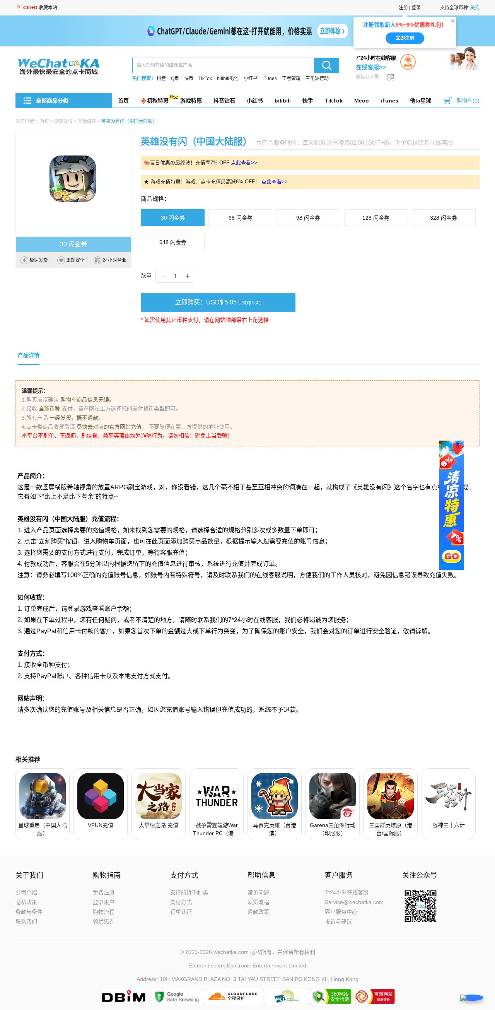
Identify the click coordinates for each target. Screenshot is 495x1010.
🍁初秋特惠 (154, 100)
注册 (403, 7)
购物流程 (103, 912)
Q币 (175, 78)
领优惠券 (103, 921)
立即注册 (405, 39)
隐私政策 (26, 902)
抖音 (161, 78)
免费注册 (103, 892)
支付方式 (181, 902)
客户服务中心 (341, 912)
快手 (307, 100)
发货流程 (258, 902)
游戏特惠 (191, 100)
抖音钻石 (224, 100)
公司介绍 (26, 892)
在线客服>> (371, 67)
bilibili (283, 100)
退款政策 (258, 912)
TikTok (205, 78)
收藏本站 (40, 7)
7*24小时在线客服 (347, 892)
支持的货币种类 (189, 892)
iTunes (270, 78)
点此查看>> (244, 163)
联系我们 (26, 921)
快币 (188, 78)
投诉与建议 (338, 921)
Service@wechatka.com (354, 902)
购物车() (468, 100)
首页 (123, 100)
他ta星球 (420, 100)
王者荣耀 (291, 78)
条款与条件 (29, 912)
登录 (416, 7)
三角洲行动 (317, 78)
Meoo (361, 100)
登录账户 (103, 902)
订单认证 (181, 912)
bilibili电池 (228, 78)
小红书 (251, 78)
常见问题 (258, 892)
